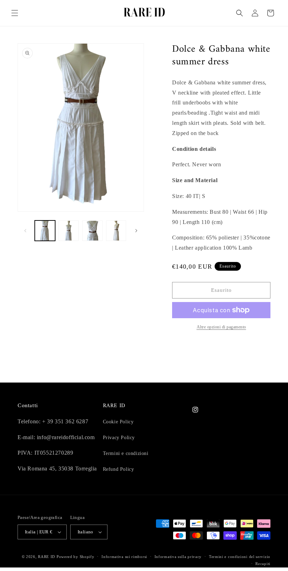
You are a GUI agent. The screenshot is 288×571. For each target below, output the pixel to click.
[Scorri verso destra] (136, 230)
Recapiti (262, 564)
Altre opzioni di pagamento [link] (221, 327)
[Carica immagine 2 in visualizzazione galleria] (69, 230)
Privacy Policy (119, 437)
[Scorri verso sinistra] (25, 230)
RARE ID (46, 556)
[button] (14, 13)
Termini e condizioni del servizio (239, 556)
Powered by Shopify (75, 556)
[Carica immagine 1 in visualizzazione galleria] (45, 230)
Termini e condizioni (126, 453)
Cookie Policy (118, 421)
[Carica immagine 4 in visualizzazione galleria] (116, 230)
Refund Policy (118, 469)
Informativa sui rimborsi (124, 556)
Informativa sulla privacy (178, 556)
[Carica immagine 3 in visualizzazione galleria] (92, 230)
